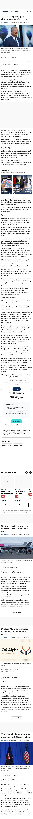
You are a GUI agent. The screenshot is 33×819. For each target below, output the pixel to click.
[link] (9, 11)
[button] (27, 11)
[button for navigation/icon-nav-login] (27, 11)
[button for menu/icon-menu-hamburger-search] (30, 11)
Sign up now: (4, 22)
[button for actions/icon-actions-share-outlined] (29, 57)
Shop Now (7, 505)
